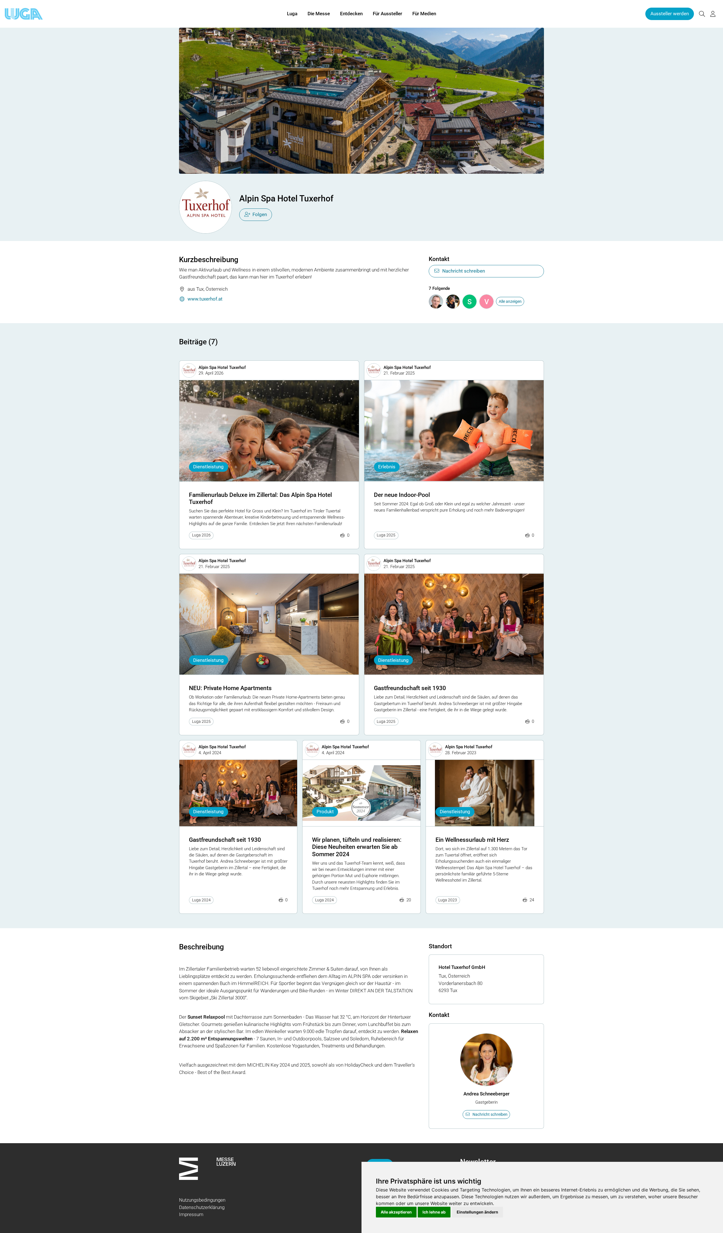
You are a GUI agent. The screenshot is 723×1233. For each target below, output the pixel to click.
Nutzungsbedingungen (202, 1200)
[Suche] (701, 14)
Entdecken (351, 13)
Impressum (191, 1214)
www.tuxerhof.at (205, 299)
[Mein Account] (712, 14)
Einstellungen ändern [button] (477, 1212)
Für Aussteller (387, 13)
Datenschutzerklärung (202, 1207)
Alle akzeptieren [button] (396, 1212)
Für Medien (424, 13)
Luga (292, 13)
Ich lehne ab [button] (434, 1212)
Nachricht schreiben (463, 271)
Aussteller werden (669, 13)
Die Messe (319, 13)
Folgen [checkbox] (259, 214)
